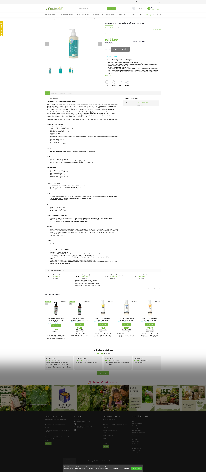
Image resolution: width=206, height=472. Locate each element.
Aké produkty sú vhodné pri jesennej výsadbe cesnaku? (57, 430)
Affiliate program (136, 448)
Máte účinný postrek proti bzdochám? (55, 419)
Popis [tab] (47, 93)
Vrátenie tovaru (136, 446)
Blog (141, 2)
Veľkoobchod (135, 437)
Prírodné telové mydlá (142, 102)
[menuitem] (52, 15)
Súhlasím (137, 468)
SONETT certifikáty (108, 435)
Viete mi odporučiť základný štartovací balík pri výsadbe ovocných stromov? (58, 437)
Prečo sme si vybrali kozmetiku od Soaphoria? (115, 424)
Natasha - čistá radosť (109, 419)
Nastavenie (116, 468)
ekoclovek (79, 430)
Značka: (157, 29)
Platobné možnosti (137, 425)
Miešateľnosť (135, 441)
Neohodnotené (117, 27)
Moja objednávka (136, 452)
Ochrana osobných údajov (138, 432)
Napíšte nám (135, 443)
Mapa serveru (135, 439)
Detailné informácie (110, 75)
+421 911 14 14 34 (81, 424)
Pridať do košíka (120, 49)
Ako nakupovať (136, 450)
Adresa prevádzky (137, 430)
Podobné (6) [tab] (54, 93)
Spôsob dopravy (136, 428)
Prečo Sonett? (107, 441)
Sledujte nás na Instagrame (105, 382)
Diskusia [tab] (70, 93)
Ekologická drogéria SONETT (110, 430)
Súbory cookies (136, 434)
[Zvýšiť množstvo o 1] (110, 49)
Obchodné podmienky (152, 2)
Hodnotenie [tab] (63, 93)
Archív (48, 443)
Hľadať (112, 8)
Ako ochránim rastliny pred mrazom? (55, 424)
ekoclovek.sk (79, 427)
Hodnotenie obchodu (103, 350)
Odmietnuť (126, 468)
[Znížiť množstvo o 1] (106, 49)
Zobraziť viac (103, 373)
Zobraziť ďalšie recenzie (154, 289)
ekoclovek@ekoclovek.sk (83, 421)
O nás (135, 2)
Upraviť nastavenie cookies (103, 462)
